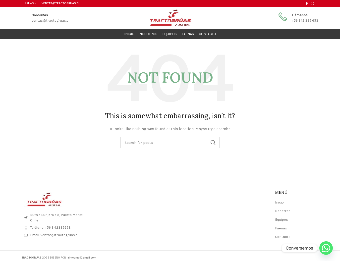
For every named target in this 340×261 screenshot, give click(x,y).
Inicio (279, 202)
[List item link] (56, 227)
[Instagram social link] (312, 3)
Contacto (282, 237)
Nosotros (282, 211)
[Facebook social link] (306, 3)
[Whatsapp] (326, 248)
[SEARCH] (213, 142)
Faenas (281, 228)
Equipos (281, 219)
